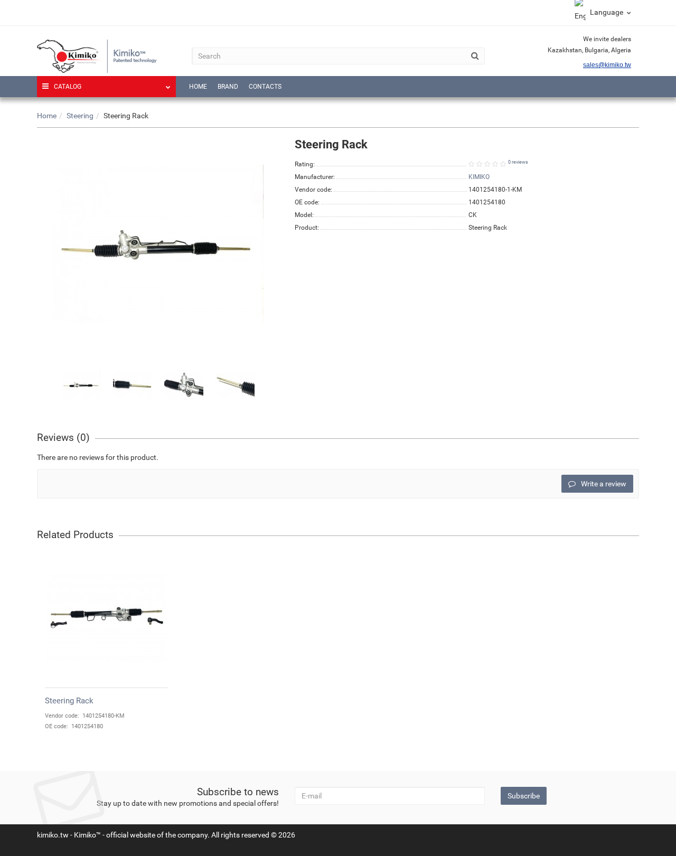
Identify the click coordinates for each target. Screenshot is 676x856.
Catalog (67, 86)
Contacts (265, 86)
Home (198, 86)
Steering (80, 115)
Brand (228, 86)
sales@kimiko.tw (607, 65)
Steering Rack (69, 701)
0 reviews (518, 162)
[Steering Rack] (81, 385)
